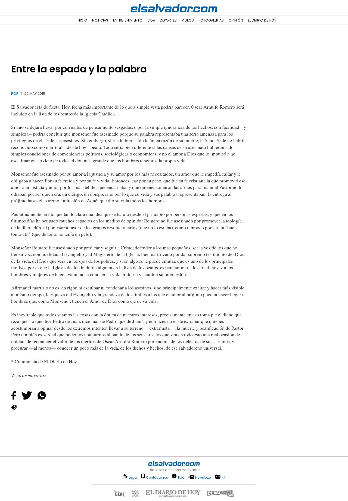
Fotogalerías (211, 20)
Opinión (236, 20)
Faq (181, 477)
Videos (188, 20)
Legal (133, 477)
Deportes (168, 20)
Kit (223, 477)
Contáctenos (157, 477)
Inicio (82, 20)
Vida (151, 20)
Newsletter (203, 477)
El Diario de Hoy (262, 20)
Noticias (100, 20)
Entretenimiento (127, 20)
